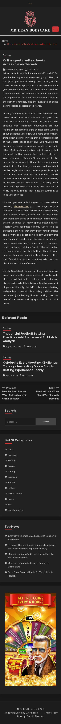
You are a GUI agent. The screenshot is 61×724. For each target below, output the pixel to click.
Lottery (12, 487)
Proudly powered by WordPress (21, 712)
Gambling (12, 476)
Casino (11, 465)
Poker (11, 499)
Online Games (15, 493)
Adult (10, 449)
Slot (10, 504)
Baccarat (12, 454)
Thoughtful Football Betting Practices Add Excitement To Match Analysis (30, 337)
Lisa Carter (33, 69)
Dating (11, 471)
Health (11, 482)
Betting (7, 55)
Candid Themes (35, 716)
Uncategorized (15, 509)
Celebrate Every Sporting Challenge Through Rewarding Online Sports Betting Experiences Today (30, 366)
